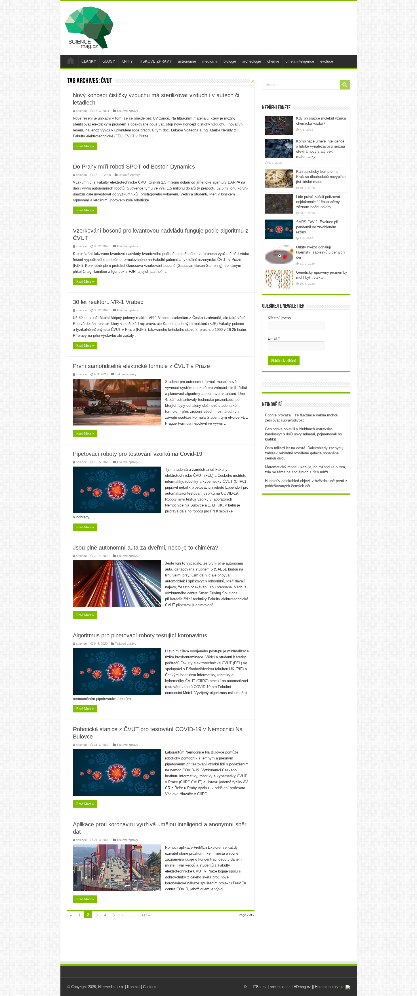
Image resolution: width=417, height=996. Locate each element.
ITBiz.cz (260, 987)
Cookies (149, 987)
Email (274, 338)
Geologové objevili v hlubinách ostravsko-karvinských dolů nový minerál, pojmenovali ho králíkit (303, 434)
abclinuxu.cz (280, 987)
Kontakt (133, 987)
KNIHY (127, 61)
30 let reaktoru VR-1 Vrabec (108, 302)
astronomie (187, 61)
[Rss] (246, 986)
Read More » (85, 146)
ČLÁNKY (88, 61)
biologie (230, 61)
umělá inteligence (299, 61)
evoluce (326, 61)
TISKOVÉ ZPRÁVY (155, 61)
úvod (70, 61)
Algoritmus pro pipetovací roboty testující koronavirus (140, 635)
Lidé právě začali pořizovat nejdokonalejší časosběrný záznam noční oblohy (318, 202)
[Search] (345, 85)
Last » (145, 915)
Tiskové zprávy (127, 110)
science (81, 110)
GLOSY (108, 61)
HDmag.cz (302, 987)
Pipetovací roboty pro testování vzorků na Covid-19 (137, 454)
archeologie (251, 61)
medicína (209, 61)
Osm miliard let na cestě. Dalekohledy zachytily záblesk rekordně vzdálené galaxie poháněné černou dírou (304, 453)
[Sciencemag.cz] (89, 26)
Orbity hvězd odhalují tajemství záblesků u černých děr (320, 252)
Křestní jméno (279, 318)
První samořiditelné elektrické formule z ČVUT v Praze (141, 366)
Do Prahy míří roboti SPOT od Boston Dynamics (134, 166)
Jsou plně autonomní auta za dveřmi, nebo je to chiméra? (145, 547)
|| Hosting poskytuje (329, 987)
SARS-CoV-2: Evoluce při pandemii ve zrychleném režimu (317, 227)
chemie (273, 61)
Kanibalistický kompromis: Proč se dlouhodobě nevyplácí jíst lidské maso (321, 176)
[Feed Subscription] (252, 81)
